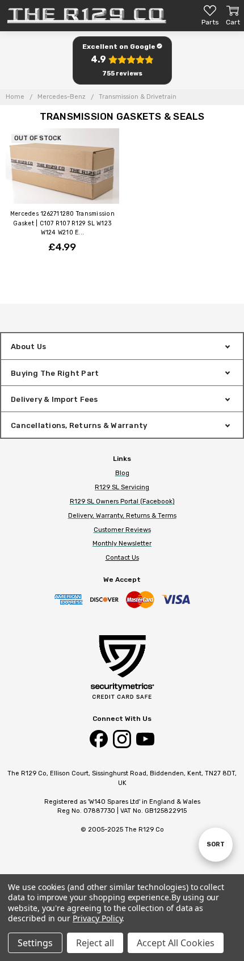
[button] (122, 60)
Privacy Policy (97, 918)
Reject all (95, 943)
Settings (35, 943)
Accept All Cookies (175, 943)
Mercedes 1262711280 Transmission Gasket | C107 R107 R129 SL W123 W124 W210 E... (62, 223)
